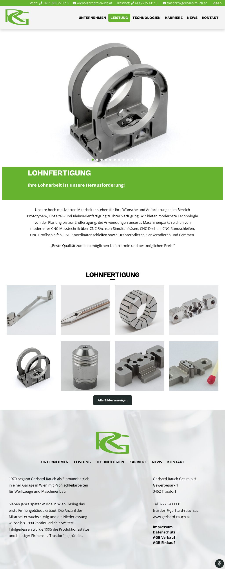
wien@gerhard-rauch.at (94, 3)
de (215, 3)
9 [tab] (123, 157)
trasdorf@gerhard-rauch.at (187, 3)
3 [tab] (97, 157)
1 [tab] (88, 157)
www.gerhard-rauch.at (171, 516)
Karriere (174, 18)
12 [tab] (136, 157)
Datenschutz (164, 532)
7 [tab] (114, 157)
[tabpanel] (112, 98)
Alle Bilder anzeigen (112, 400)
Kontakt (210, 18)
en (220, 3)
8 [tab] (119, 157)
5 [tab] (106, 157)
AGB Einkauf (164, 542)
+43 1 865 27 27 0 (56, 3)
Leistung (119, 18)
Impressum (163, 526)
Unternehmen (92, 18)
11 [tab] (132, 157)
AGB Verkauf (164, 537)
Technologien (146, 18)
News (192, 18)
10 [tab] (128, 157)
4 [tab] (101, 157)
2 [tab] (93, 157)
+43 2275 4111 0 (146, 3)
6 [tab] (110, 157)
